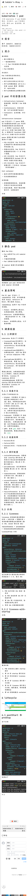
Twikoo (20, 874)
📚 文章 (8, 13)
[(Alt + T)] (22, 2)
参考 (9, 433)
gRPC (14, 429)
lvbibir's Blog (12, 2)
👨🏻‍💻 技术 (15, 13)
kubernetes (5, 33)
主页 (3, 13)
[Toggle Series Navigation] (3, 886)
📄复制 (23, 197)
